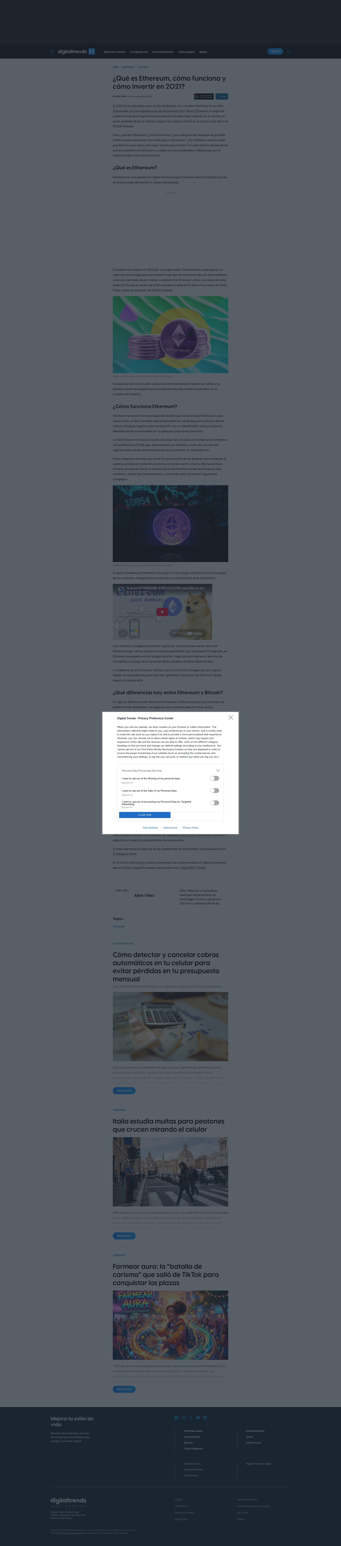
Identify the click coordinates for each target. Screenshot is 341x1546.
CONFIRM (144, 815)
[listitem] (170, 770)
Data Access (170, 827)
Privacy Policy (190, 827)
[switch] (214, 778)
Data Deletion (150, 827)
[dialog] (170, 773)
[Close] (232, 718)
